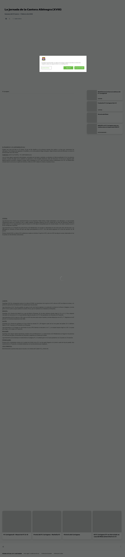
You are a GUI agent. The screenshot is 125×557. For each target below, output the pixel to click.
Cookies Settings (45, 67)
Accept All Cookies (79, 67)
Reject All (68, 67)
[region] (63, 64)
